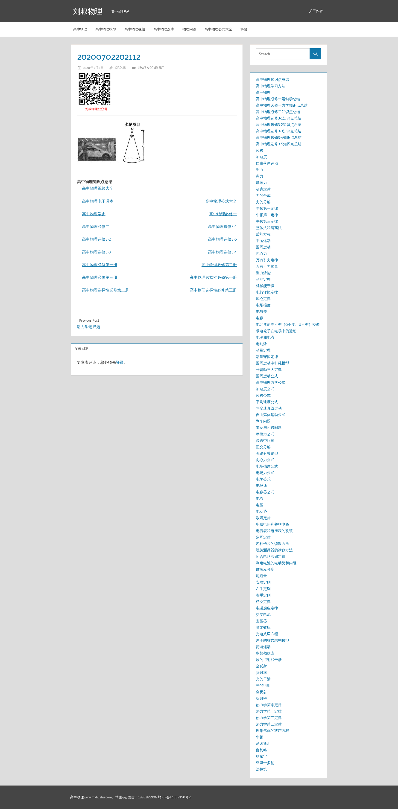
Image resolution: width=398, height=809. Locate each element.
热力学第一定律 (269, 711)
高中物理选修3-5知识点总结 (278, 144)
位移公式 (263, 395)
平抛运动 (263, 240)
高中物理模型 (105, 29)
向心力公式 (265, 459)
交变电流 (263, 614)
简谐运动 (263, 646)
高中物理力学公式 (270, 382)
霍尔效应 (263, 627)
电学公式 (263, 479)
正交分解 (263, 447)
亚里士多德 (265, 762)
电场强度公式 (267, 466)
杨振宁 (261, 756)
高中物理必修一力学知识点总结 (281, 105)
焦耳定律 (263, 537)
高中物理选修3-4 (222, 252)
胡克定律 (263, 189)
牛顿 (259, 737)
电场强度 (263, 305)
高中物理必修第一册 (99, 264)
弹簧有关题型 (267, 453)
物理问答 (189, 29)
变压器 (261, 621)
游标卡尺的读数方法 (272, 543)
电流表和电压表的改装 (274, 530)
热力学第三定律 (269, 724)
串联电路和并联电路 (272, 524)
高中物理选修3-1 (222, 226)
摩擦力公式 (265, 434)
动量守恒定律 (267, 356)
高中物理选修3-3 (96, 252)
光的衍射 (263, 685)
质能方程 (263, 234)
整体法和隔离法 (269, 227)
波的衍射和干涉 (269, 659)
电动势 (261, 343)
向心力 (261, 253)
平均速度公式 (267, 401)
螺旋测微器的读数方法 (274, 550)
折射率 (261, 672)
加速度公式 (265, 389)
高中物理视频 (134, 29)
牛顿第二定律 (267, 214)
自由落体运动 (267, 163)
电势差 (261, 311)
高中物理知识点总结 (272, 79)
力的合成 (263, 195)
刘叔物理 (87, 11)
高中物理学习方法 (270, 86)
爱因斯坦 (263, 743)
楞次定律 (263, 601)
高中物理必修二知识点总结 (278, 111)
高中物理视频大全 (97, 188)
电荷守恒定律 (267, 292)
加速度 (261, 156)
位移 (259, 150)
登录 (120, 362)
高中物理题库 (163, 29)
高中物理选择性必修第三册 (213, 290)
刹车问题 (263, 421)
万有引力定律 (267, 260)
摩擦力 (261, 182)
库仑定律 (263, 298)
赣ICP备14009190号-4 (174, 797)
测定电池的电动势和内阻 (276, 563)
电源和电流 (265, 337)
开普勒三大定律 (269, 369)
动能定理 (263, 279)
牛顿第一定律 (267, 208)
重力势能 (263, 273)
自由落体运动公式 (270, 414)
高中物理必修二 (95, 226)
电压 (259, 505)
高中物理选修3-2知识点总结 (278, 124)
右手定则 (263, 595)
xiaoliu (120, 67)
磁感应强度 (265, 569)
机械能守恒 (265, 285)
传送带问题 (265, 440)
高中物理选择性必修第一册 (213, 277)
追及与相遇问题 (269, 427)
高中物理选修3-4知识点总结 (278, 137)
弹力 (259, 176)
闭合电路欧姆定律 (270, 556)
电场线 (261, 485)
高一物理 (263, 92)
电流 (259, 498)
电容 (259, 318)
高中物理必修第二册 (219, 264)
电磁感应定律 (267, 608)
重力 (259, 169)
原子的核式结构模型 (272, 640)
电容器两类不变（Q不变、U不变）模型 (288, 324)
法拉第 (261, 769)
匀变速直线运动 (269, 408)
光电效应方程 (267, 633)
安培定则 (263, 582)
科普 (243, 29)
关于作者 (316, 11)
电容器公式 (265, 492)
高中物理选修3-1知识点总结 (278, 118)
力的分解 (263, 202)
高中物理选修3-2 (96, 239)
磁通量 (261, 575)
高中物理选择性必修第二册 (105, 290)
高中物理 (80, 29)
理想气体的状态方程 (272, 730)
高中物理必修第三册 (99, 277)
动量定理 (263, 350)
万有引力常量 (267, 266)
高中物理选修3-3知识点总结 (278, 131)
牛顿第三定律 (267, 221)
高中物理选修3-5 (222, 239)
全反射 (261, 666)
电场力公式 (265, 472)
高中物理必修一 (223, 213)
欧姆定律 (263, 517)
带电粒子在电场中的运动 (276, 331)
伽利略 (261, 750)
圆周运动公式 (267, 376)
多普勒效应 (265, 653)
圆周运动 (263, 247)
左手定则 (263, 588)
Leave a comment (151, 67)
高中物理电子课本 (97, 201)
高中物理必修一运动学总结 (278, 98)
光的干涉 (263, 679)
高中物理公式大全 (218, 29)
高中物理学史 (93, 213)
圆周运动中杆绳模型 (272, 363)
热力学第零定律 (269, 704)
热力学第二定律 (269, 717)
